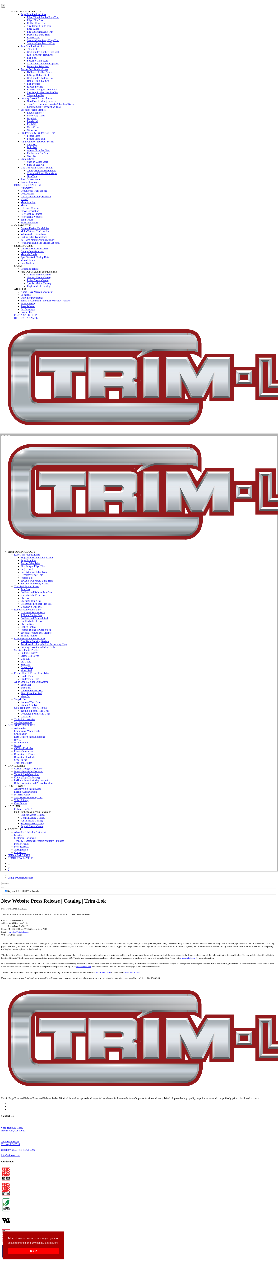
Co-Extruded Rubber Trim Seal (43, 52)
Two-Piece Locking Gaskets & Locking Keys (50, 104)
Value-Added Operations (33, 234)
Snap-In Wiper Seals (37, 161)
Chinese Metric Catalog (39, 274)
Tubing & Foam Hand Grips (41, 170)
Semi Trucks (27, 219)
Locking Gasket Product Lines (36, 98)
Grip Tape (32, 176)
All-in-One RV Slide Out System (37, 141)
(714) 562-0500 (27, 1149)
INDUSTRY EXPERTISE (28, 185)
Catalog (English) (29, 268)
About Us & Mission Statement (36, 292)
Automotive (27, 187)
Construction (27, 193)
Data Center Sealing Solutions (36, 196)
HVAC (24, 199)
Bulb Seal (32, 147)
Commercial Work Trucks (34, 190)
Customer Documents (32, 297)
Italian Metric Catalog (38, 280)
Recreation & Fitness (31, 213)
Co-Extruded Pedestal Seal (40, 78)
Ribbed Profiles (35, 86)
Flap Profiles (33, 83)
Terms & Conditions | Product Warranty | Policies (45, 300)
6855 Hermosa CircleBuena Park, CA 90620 (13, 1129)
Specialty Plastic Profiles (33, 109)
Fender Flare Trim (36, 138)
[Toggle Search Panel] (2, 435)
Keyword (12, 891)
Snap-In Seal (27, 159)
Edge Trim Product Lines (33, 14)
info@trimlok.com (10, 1155)
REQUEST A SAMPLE (26, 318)
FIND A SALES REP (25, 315)
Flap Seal (32, 57)
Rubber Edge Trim (36, 23)
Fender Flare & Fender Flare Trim (38, 133)
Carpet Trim (33, 127)
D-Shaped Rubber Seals (39, 72)
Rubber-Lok (33, 37)
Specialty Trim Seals (37, 60)
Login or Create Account (20, 877)
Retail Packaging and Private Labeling (40, 242)
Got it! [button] (33, 1251)
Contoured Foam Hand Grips (42, 173)
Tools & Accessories (31, 179)
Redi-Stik (32, 124)
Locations (26, 294)
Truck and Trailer (29, 222)
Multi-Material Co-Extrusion (35, 231)
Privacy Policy (28, 303)
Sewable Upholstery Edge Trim (43, 40)
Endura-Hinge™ (35, 112)
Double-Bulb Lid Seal (38, 80)
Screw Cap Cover (36, 115)
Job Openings (28, 309)
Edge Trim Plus (35, 20)
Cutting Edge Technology (34, 237)
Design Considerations (32, 251)
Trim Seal (32, 49)
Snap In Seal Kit (35, 164)
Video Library (28, 260)
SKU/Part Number (31, 891)
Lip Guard (32, 121)
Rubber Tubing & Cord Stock (42, 89)
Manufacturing (28, 202)
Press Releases (28, 306)
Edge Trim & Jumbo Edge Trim (43, 17)
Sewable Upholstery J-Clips (41, 43)
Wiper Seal (32, 130)
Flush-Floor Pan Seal (37, 153)
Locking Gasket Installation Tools (44, 107)
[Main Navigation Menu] (9, 435)
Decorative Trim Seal (38, 66)
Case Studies (27, 263)
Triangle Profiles (35, 95)
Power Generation (30, 211)
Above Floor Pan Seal (38, 150)
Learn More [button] (51, 1242)
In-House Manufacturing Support (37, 239)
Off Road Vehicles (30, 208)
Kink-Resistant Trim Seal (40, 54)
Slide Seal (32, 144)
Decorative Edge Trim (38, 34)
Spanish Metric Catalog (39, 283)
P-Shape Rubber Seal (38, 75)
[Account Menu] (6, 435)
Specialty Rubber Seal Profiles (42, 92)
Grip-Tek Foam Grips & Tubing (37, 167)
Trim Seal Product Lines (33, 46)
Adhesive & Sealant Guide (34, 248)
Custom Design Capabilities (35, 228)
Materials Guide (29, 254)
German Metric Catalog (39, 277)
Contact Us (26, 312)
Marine (24, 205)
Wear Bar (32, 156)
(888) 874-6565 (9, 1149)
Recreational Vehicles (31, 216)
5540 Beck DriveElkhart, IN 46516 (10, 1143)
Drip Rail (32, 118)
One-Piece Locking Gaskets (41, 101)
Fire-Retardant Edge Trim (40, 31)
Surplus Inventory (30, 182)
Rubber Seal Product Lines (34, 69)
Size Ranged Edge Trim (39, 26)
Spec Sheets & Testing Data (35, 257)
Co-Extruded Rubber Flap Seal (43, 63)
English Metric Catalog (39, 286)
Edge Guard (33, 28)
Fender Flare (33, 135)
